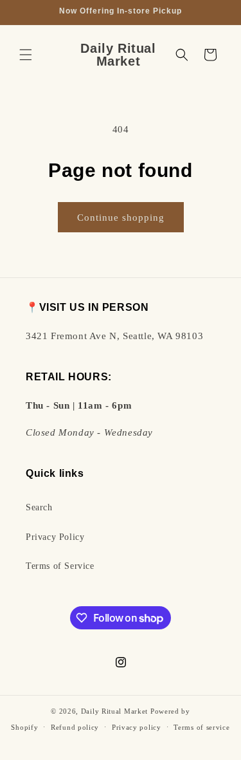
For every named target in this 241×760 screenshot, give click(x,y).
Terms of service (201, 727)
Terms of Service (60, 566)
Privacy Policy (55, 537)
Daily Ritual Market (114, 711)
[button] (26, 55)
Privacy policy (136, 727)
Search (39, 507)
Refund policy (75, 727)
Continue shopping (121, 217)
